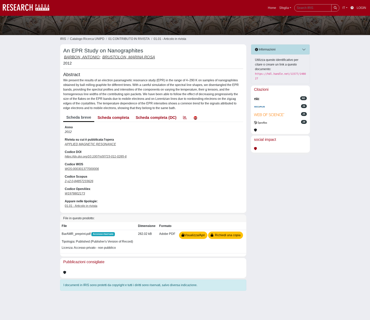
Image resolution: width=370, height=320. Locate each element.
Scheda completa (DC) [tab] (156, 117)
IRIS (63, 38)
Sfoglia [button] (284, 7)
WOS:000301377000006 (82, 168)
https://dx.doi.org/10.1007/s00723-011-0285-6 (96, 156)
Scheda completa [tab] (113, 117)
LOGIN (361, 7)
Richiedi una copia (226, 235)
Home (272, 7)
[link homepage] (28, 7)
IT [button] (343, 7)
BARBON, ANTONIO (82, 57)
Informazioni (267, 49)
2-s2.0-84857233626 (79, 181)
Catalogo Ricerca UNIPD (87, 38)
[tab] (185, 117)
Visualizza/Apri (194, 235)
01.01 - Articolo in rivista (170, 38)
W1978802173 (75, 193)
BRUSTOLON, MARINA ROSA (128, 57)
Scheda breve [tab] (78, 117)
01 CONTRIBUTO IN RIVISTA (129, 38)
